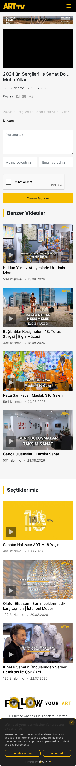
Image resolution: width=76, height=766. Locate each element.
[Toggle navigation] (68, 5)
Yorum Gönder (38, 198)
